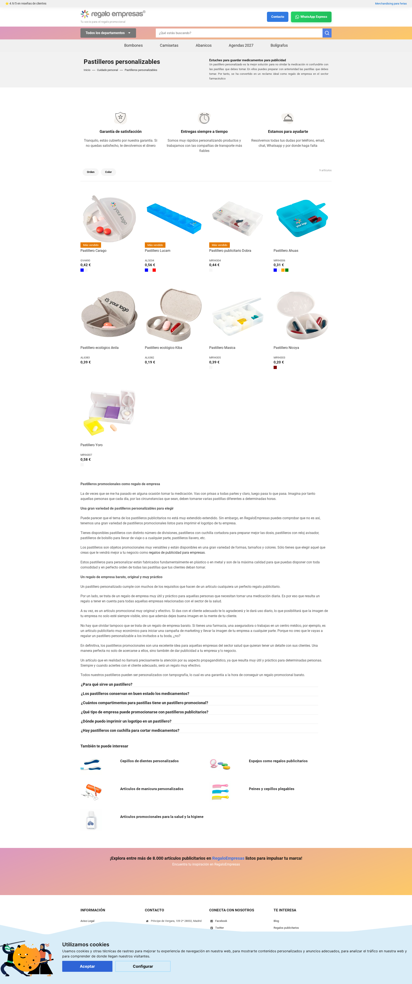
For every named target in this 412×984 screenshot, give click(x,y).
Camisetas (169, 45)
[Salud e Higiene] (91, 820)
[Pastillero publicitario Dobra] (238, 219)
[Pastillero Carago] (109, 219)
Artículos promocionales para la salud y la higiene (161, 816)
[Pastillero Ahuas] (303, 219)
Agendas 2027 (241, 45)
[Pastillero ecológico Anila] (109, 316)
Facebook (221, 921)
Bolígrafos (279, 45)
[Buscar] (327, 33)
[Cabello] (220, 792)
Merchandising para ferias (391, 3)
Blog (276, 921)
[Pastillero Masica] (238, 316)
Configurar (143, 966)
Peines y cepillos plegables (271, 789)
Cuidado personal (107, 70)
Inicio (87, 70)
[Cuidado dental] (91, 764)
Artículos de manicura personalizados (151, 789)
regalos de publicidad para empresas (177, 552)
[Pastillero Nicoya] (303, 316)
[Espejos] (220, 764)
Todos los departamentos (106, 33)
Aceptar (87, 966)
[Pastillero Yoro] (109, 413)
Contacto (277, 17)
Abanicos (204, 45)
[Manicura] (91, 792)
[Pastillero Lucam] (174, 219)
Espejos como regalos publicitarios (278, 761)
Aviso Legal (87, 921)
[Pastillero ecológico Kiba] (174, 316)
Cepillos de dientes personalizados (149, 761)
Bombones (133, 45)
